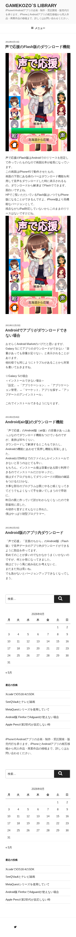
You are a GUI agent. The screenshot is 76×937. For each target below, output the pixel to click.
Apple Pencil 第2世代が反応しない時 (28, 724)
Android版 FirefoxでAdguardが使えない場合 (32, 717)
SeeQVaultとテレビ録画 (20, 701)
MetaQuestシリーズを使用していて (27, 709)
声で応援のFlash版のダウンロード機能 (37, 47)
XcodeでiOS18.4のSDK (20, 694)
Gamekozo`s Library (31, 5)
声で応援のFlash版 (17, 157)
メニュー (40, 28)
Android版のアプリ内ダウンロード (34, 533)
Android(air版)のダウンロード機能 (34, 422)
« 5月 (9, 672)
